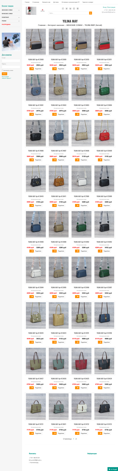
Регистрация (111, 7)
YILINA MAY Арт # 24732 (81, 424)
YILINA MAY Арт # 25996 (81, 287)
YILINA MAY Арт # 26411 (58, 196)
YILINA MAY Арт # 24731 (35, 424)
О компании (36, 2)
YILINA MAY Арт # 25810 (81, 59)
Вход (104, 7)
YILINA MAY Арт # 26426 (58, 378)
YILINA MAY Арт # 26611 (58, 424)
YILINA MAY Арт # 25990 (36, 242)
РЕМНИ (4, 21)
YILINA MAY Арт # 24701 (81, 333)
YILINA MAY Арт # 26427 (35, 378)
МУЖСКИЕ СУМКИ (7, 13)
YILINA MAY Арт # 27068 (81, 196)
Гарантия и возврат (88, 2)
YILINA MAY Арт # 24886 (36, 150)
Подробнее (38, 69)
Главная (27, 2)
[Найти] (90, 13)
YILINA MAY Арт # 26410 (35, 196)
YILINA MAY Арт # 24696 (81, 150)
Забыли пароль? (6, 78)
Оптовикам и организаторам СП (70, 2)
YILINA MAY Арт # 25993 (104, 242)
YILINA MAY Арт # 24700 (104, 333)
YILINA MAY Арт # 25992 (81, 242)
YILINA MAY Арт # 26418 (35, 333)
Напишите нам (46, 2)
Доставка (56, 2)
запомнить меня (8, 70)
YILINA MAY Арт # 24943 (58, 105)
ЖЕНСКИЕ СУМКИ (7, 10)
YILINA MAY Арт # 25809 (58, 59)
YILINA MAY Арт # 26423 (58, 333)
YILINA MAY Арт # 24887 (58, 150)
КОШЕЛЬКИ (5, 17)
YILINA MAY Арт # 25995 (58, 287)
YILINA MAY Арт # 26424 (104, 378)
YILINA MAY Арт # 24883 (81, 105)
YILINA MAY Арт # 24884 (104, 105)
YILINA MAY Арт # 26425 (81, 378)
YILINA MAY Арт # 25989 (104, 196)
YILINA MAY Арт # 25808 (36, 59)
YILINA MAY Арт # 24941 (35, 105)
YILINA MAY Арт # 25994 (36, 287)
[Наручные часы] (11, 42)
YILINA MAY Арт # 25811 (104, 59)
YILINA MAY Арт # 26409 (104, 150)
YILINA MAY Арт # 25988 (58, 242)
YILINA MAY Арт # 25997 (104, 287)
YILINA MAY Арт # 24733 (104, 424)
